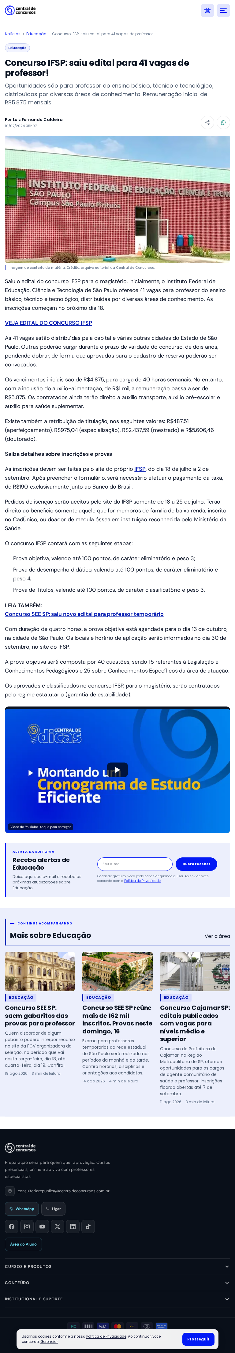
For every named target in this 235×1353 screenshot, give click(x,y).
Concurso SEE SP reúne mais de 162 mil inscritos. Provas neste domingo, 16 (117, 1019)
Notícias (13, 33)
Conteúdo (17, 1282)
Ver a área (217, 936)
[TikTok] (88, 1226)
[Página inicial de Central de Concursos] (20, 1148)
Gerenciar (49, 1341)
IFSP (140, 469)
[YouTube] (42, 1226)
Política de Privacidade (142, 881)
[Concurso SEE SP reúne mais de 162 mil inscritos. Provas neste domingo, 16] (117, 971)
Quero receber (196, 863)
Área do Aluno (23, 1244)
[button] (117, 769)
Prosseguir (198, 1339)
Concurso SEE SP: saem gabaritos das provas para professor (40, 1015)
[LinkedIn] (73, 1226)
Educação (36, 33)
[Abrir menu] (223, 10)
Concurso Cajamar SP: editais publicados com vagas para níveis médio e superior (195, 1023)
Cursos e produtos (28, 1266)
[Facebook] (11, 1226)
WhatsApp (25, 1208)
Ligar (56, 1208)
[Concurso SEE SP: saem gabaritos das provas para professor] (40, 971)
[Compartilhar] (207, 122)
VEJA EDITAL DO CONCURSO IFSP (48, 323)
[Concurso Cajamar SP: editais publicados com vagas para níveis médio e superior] (195, 971)
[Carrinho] (207, 10)
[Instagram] (27, 1226)
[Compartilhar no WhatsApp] (223, 122)
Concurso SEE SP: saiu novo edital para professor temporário (84, 614)
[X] (57, 1226)
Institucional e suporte (34, 1299)
